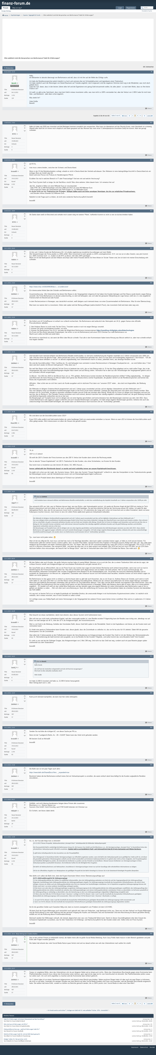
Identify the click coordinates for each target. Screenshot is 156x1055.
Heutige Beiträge (6, 11)
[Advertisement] (76, 39)
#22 (151, 160)
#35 (151, 727)
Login (120, 8)
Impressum (134, 1047)
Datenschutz (144, 1047)
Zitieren (150, 108)
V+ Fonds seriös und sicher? (57, 1010)
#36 (151, 765)
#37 (151, 799)
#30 (151, 491)
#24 (151, 248)
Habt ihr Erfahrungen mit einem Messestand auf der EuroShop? (24, 1019)
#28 (151, 412)
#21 (151, 122)
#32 (151, 611)
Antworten (9, 68)
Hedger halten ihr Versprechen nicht (15, 1039)
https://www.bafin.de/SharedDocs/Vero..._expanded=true (49, 772)
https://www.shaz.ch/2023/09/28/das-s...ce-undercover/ (48, 287)
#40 (151, 968)
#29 (151, 446)
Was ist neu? (17, 8)
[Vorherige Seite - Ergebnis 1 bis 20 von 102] (129, 115)
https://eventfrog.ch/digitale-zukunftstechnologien (115, 330)
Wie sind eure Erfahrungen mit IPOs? (16, 1024)
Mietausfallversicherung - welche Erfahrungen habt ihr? (22, 1029)
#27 (151, 352)
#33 (151, 656)
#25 (151, 283)
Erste (125, 116)
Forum (5, 8)
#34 (151, 693)
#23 (151, 211)
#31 (151, 558)
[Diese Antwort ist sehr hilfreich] (25, 125)
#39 (151, 933)
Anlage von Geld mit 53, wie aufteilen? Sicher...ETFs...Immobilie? (87, 1010)
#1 (151, 72)
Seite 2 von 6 (116, 115)
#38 (151, 837)
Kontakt (152, 1047)
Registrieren (131, 8)
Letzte (149, 116)
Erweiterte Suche (147, 11)
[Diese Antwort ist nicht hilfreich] (25, 131)
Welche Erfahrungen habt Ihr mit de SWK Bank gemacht (22, 1034)
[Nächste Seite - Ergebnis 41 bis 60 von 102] (144, 115)
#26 (151, 317)
